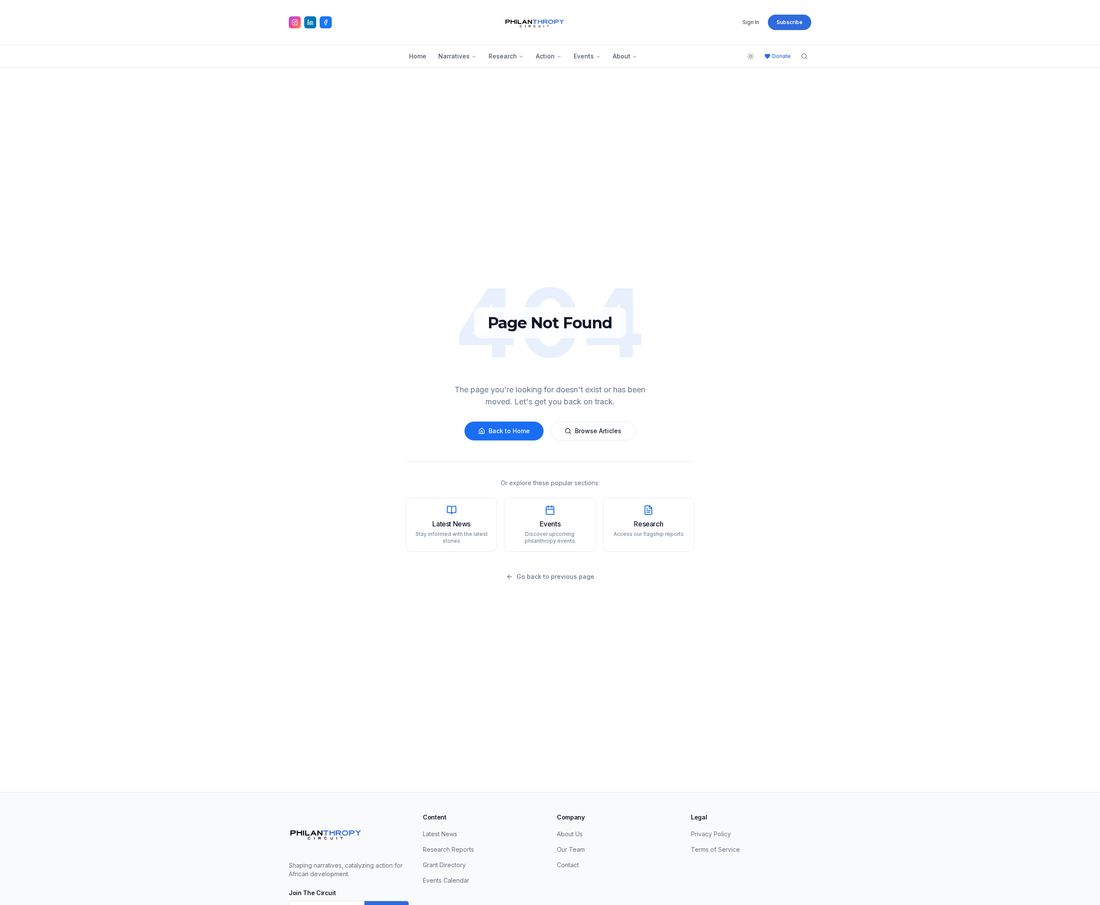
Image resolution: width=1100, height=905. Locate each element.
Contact (568, 864)
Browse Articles (598, 430)
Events (584, 56)
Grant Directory (444, 864)
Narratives (454, 56)
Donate (781, 56)
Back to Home (509, 430)
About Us (570, 834)
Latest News (440, 834)
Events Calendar (446, 880)
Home (417, 56)
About (621, 56)
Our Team (571, 849)
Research (503, 56)
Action (545, 56)
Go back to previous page (555, 576)
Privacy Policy (711, 834)
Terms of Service (715, 849)
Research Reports (448, 849)
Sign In (750, 22)
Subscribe (789, 22)
